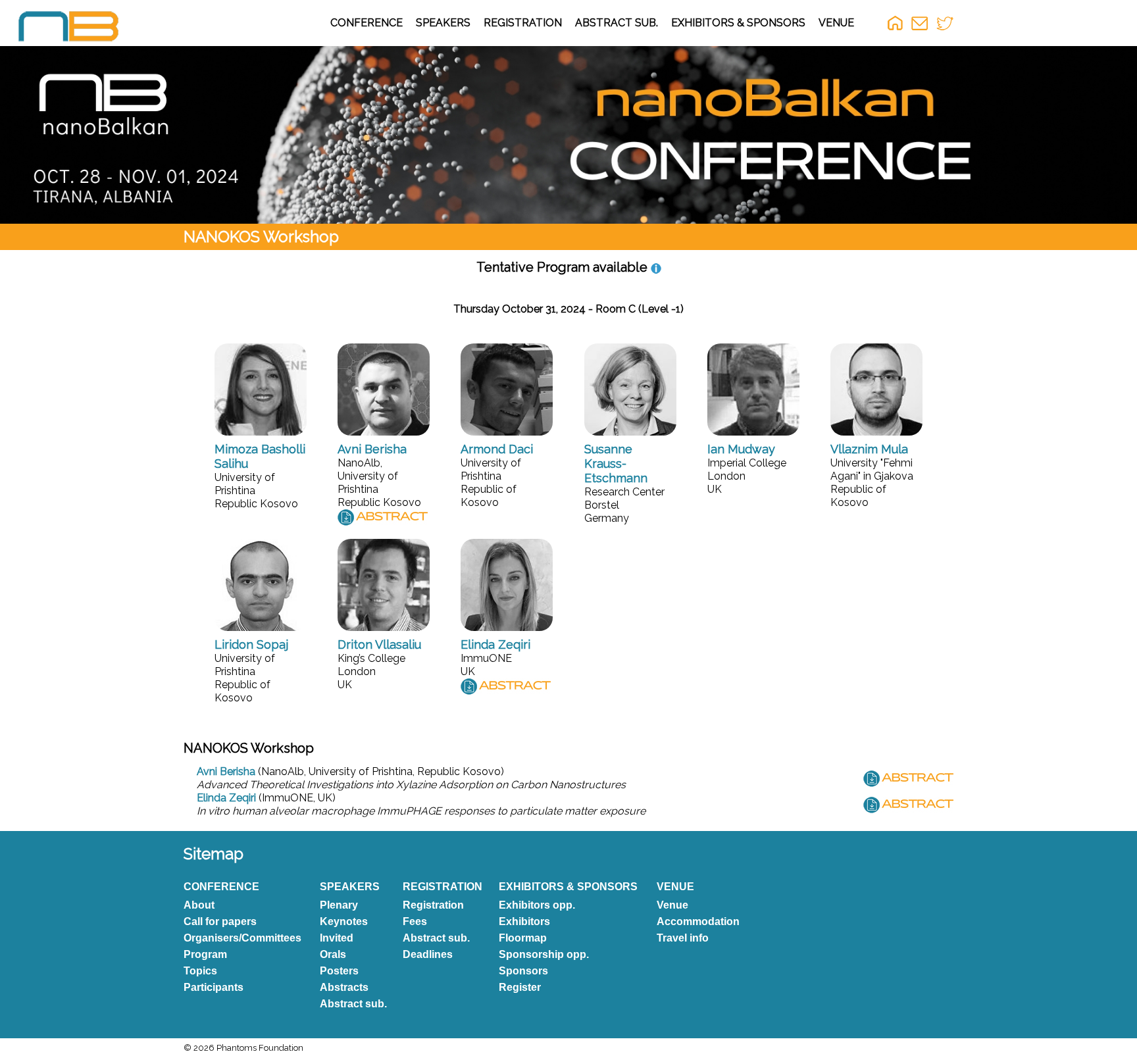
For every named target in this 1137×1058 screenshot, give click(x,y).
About (199, 905)
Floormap (523, 938)
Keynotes (344, 921)
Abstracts (344, 987)
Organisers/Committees (242, 938)
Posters (339, 970)
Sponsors (523, 970)
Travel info (683, 938)
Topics (200, 970)
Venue (672, 905)
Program (205, 954)
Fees (415, 921)
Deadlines (428, 954)
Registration (433, 905)
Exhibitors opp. (537, 905)
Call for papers (220, 921)
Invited (336, 938)
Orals (333, 954)
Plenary (339, 905)
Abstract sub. (353, 1003)
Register (520, 987)
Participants (213, 987)
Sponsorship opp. (544, 954)
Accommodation (698, 921)
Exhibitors (524, 921)
